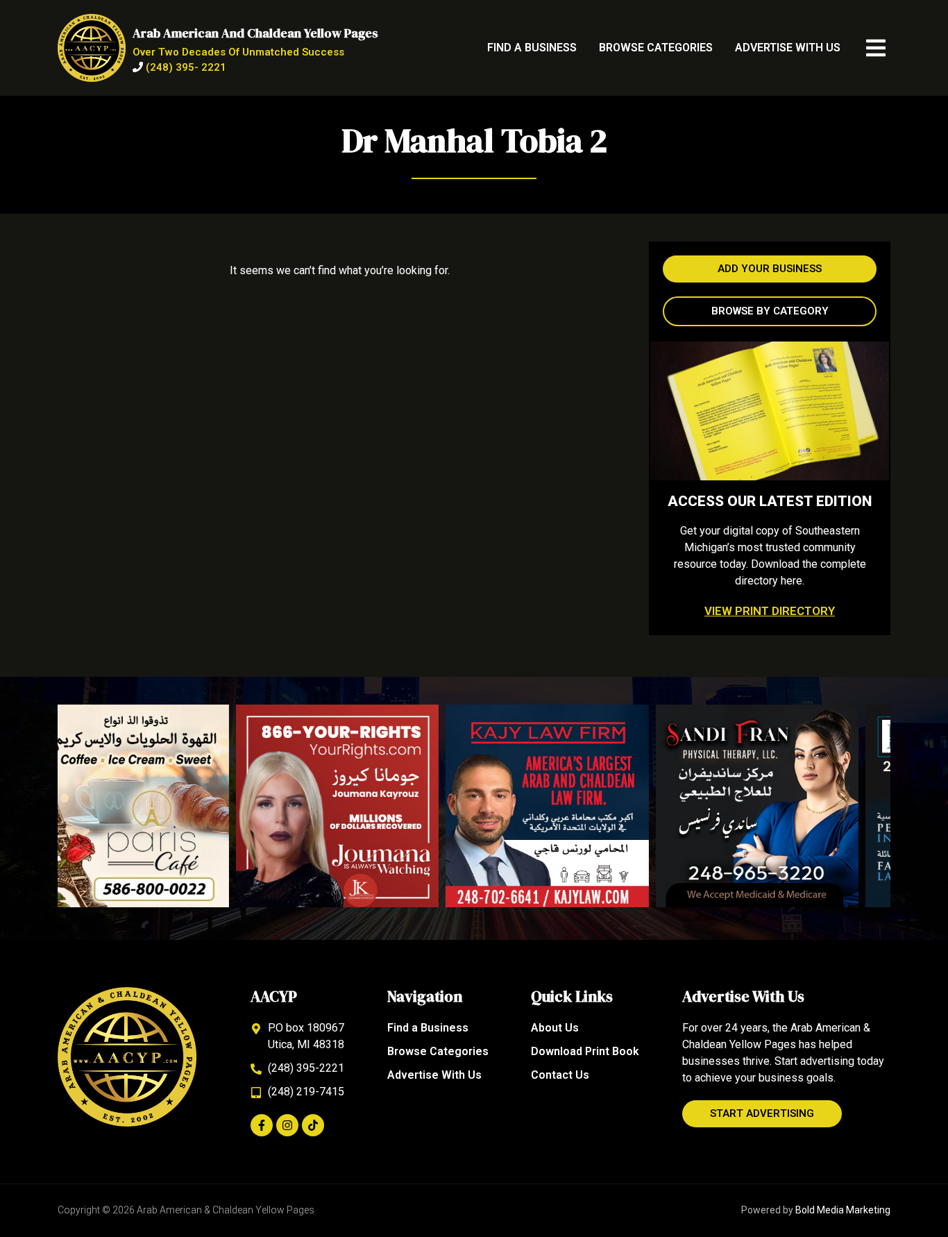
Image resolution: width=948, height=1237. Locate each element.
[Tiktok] (313, 1125)
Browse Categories (656, 47)
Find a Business (532, 47)
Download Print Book (585, 1051)
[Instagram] (287, 1125)
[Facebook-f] (262, 1125)
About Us (555, 1027)
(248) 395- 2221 (186, 67)
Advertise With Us (787, 47)
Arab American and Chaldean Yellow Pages (255, 33)
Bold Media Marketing (842, 1209)
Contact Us (560, 1075)
